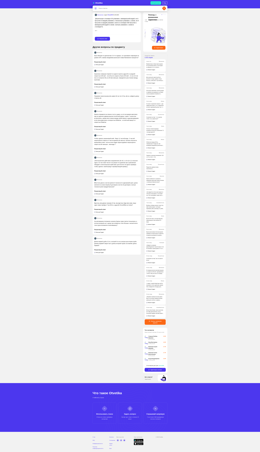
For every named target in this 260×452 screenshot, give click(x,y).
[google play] (138, 441)
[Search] (164, 8)
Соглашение (112, 440)
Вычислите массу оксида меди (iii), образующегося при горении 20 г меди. (154, 220)
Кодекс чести (111, 444)
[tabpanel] (155, 32)
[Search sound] (95, 8)
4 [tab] (165, 14)
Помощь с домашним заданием (156, 322)
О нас (94, 437)
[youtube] (124, 440)
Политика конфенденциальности (98, 447)
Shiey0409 (110, 15)
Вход (165, 3)
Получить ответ (103, 38)
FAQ (94, 440)
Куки (110, 448)
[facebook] (117, 440)
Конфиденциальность (98, 443)
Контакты (111, 437)
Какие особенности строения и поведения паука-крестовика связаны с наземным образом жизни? (155, 180)
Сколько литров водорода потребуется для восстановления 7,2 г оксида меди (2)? (155, 130)
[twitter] (121, 440)
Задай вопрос (156, 3)
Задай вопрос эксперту (156, 369)
